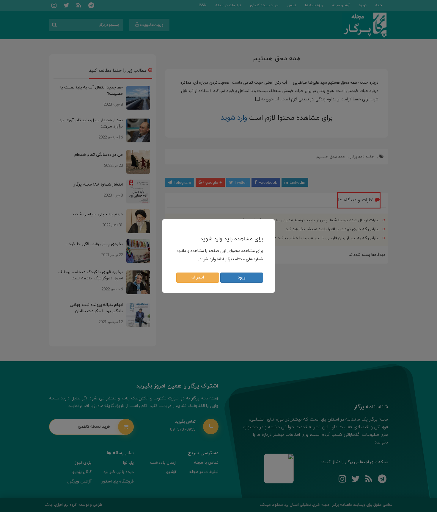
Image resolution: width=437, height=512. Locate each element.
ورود (242, 277)
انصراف (197, 277)
